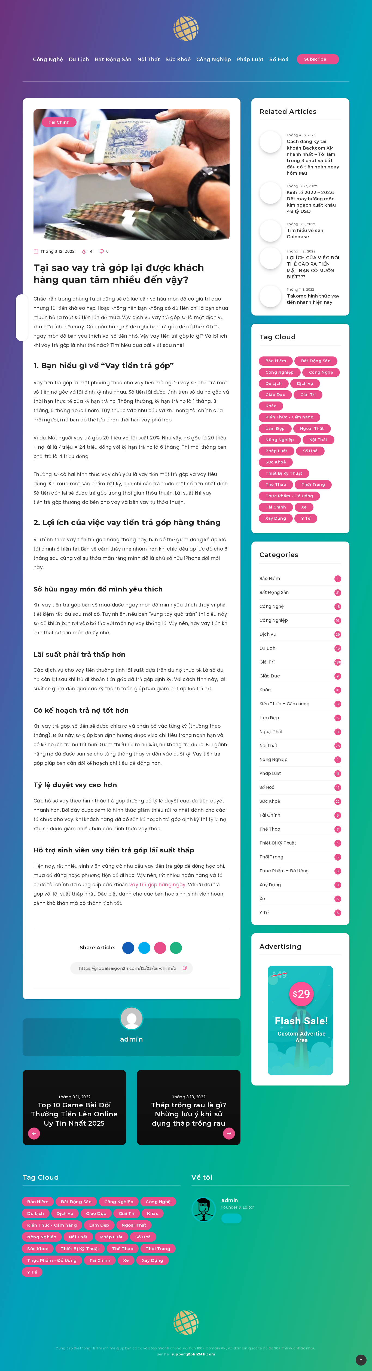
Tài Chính (59, 122)
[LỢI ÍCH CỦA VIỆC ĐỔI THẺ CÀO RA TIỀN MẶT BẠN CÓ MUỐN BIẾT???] (270, 258)
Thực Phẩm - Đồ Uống (289, 495)
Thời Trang (313, 484)
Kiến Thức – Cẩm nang (284, 704)
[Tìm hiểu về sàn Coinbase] (270, 231)
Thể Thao (276, 484)
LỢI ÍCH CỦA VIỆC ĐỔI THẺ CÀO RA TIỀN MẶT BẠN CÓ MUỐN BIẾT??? (313, 267)
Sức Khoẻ (178, 59)
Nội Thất (148, 59)
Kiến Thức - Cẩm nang (289, 417)
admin (131, 1039)
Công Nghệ (48, 59)
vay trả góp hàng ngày (157, 884)
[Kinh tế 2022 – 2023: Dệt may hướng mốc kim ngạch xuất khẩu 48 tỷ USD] (270, 193)
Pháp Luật (250, 59)
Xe (304, 507)
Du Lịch (79, 59)
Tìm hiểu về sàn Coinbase (305, 233)
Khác (271, 405)
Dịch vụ (305, 383)
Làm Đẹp (275, 428)
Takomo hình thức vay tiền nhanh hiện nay (313, 299)
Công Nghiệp (213, 59)
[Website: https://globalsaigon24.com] (231, 1218)
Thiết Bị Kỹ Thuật (284, 473)
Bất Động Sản (113, 59)
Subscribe (316, 59)
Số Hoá (278, 59)
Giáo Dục (275, 394)
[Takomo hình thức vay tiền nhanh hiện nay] (270, 296)
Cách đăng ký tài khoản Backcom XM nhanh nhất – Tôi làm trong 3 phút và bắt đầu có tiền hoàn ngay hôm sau (313, 157)
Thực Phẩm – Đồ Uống (284, 871)
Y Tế (305, 518)
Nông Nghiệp (280, 439)
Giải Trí (308, 394)
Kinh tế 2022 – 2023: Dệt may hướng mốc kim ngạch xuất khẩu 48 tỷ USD (311, 202)
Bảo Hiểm (276, 360)
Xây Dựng (276, 518)
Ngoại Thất (312, 428)
